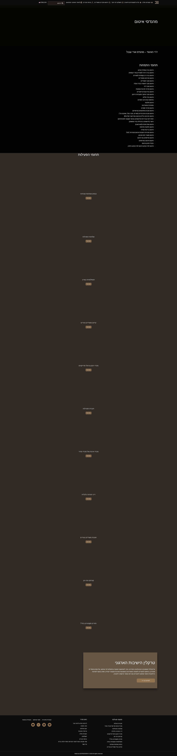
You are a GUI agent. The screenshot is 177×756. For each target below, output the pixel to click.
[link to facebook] (49, 725)
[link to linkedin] (44, 725)
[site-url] (28, 5)
